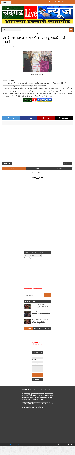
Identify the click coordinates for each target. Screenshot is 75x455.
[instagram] (71, 1)
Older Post (67, 163)
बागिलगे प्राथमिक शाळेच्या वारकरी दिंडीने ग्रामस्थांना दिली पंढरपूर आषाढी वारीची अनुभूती (41, 306)
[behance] (68, 1)
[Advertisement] (37, 144)
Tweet (13, 118)
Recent (28, 328)
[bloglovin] (59, 1)
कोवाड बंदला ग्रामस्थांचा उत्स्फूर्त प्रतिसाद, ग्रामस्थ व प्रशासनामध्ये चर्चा (41, 313)
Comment (65, 118)
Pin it (48, 118)
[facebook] (46, 1)
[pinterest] (55, 1)
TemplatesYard (14, 444)
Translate (37, 258)
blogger (13, 169)
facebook (60, 169)
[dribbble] (62, 1)
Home (5, 34)
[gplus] (52, 1)
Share (30, 118)
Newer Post (7, 163)
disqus (37, 169)
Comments (46, 328)
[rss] (65, 1)
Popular (37, 328)
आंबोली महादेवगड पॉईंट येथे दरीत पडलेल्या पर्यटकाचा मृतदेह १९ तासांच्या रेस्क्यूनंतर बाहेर (40, 321)
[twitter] (49, 1)
